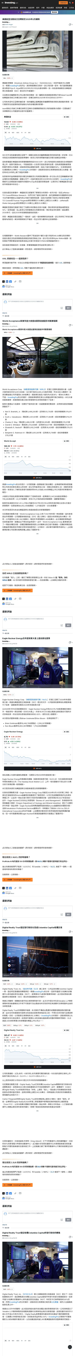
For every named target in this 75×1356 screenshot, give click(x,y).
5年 (25, 132)
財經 (65, 8)
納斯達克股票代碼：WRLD (34, 389)
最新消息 (23, 8)
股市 (37, 8)
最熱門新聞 (14, 8)
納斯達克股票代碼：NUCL (36, 700)
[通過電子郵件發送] (20, 281)
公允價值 (54, 1302)
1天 (5, 132)
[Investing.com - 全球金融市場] (11, 3)
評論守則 (4, 313)
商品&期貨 (50, 8)
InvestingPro (14, 86)
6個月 (17, 132)
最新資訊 (5, 8)
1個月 (13, 132)
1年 (22, 132)
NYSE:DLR (27, 1294)
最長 (29, 132)
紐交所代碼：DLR (30, 989)
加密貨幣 (31, 8)
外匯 (43, 8)
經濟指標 (59, 8)
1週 (9, 132)
